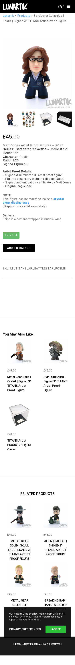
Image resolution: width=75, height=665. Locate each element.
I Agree (55, 629)
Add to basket (18, 248)
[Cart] (60, 6)
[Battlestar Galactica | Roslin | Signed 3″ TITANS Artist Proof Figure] (5, 288)
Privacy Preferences (25, 629)
